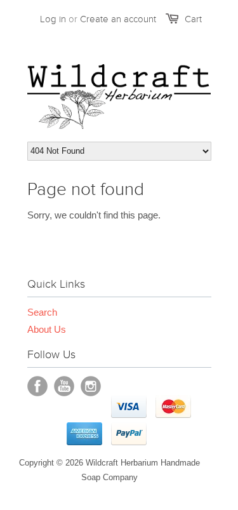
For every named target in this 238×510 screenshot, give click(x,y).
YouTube (64, 386)
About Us (46, 329)
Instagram (91, 386)
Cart (193, 19)
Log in (53, 19)
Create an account (118, 19)
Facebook (37, 386)
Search (42, 312)
